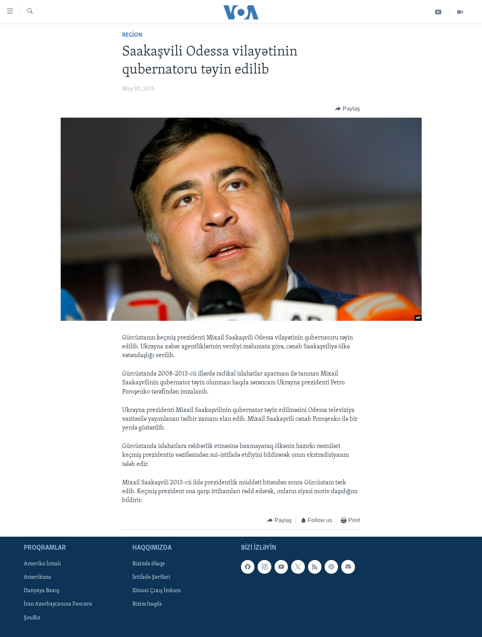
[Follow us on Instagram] (264, 566)
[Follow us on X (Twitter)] (298, 566)
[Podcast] (331, 566)
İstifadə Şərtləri (151, 577)
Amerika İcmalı (42, 564)
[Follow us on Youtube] (281, 566)
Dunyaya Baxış (41, 591)
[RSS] (314, 566)
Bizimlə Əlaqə (148, 564)
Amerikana (37, 577)
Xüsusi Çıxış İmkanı (156, 591)
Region (132, 35)
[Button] (347, 108)
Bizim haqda (147, 604)
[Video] (460, 12)
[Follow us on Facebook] (247, 566)
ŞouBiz (32, 617)
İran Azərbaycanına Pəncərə (58, 604)
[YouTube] (438, 12)
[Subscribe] (348, 566)
